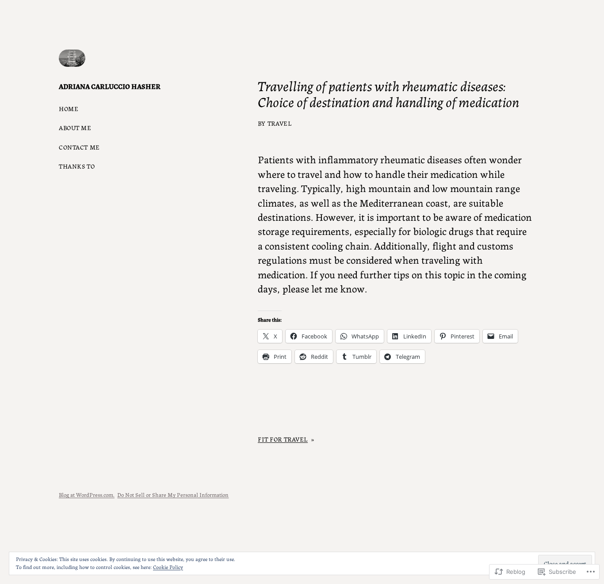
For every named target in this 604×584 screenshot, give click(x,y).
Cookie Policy (168, 566)
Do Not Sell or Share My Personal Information (173, 494)
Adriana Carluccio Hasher (110, 86)
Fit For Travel (283, 438)
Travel (279, 123)
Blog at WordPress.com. (87, 494)
